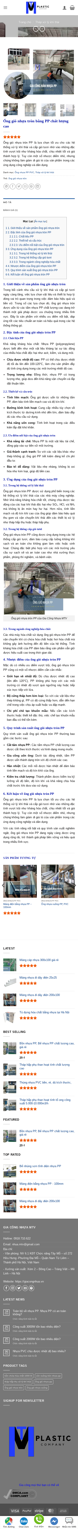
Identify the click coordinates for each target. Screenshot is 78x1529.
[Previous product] (42, 29)
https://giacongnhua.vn (29, 1281)
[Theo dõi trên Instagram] (12, 1288)
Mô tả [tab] (7, 202)
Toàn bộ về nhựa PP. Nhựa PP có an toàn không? (39, 1312)
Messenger (54, 1527)
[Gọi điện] (39, 1520)
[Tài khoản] (64, 7)
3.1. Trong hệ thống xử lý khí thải (31, 253)
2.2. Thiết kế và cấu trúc (26, 240)
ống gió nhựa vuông (37, 1388)
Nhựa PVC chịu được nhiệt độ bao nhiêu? (39, 1351)
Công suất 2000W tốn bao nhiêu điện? (36, 1339)
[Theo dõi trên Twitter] (19, 1288)
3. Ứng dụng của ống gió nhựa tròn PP (29, 249)
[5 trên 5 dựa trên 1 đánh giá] (39, 137)
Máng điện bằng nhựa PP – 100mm (17, 905)
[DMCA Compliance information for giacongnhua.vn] (20, 1494)
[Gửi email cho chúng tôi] (25, 1288)
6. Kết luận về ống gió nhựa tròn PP (28, 274)
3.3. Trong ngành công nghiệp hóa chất (35, 261)
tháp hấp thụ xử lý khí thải (18, 1381)
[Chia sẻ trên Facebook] (12, 186)
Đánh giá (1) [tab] (10, 210)
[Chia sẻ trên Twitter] (19, 186)
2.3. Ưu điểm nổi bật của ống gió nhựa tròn (37, 245)
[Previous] (10, 72)
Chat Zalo (24, 1527)
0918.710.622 (22, 1238)
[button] (5, 7)
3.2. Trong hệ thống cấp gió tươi (31, 257)
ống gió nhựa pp (43, 1381)
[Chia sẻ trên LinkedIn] (38, 186)
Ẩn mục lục (40, 221)
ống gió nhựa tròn (17, 178)
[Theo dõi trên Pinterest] (31, 1288)
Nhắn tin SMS (69, 1527)
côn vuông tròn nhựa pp (48, 1376)
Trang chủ (25, 22)
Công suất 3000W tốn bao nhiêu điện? (36, 1326)
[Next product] (36, 29)
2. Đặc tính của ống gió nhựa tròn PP (28, 232)
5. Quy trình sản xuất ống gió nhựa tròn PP (32, 270)
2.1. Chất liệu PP (22, 236)
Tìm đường (9, 1527)
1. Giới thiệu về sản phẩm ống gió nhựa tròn (33, 228)
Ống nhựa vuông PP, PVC (54, 904)
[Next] (68, 72)
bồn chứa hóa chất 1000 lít (18, 1376)
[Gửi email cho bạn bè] (25, 186)
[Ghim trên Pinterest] (31, 186)
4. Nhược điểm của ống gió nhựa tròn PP (31, 266)
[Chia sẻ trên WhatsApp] (6, 186)
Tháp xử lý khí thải (47, 22)
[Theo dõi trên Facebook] (6, 1288)
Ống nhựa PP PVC (24, 172)
